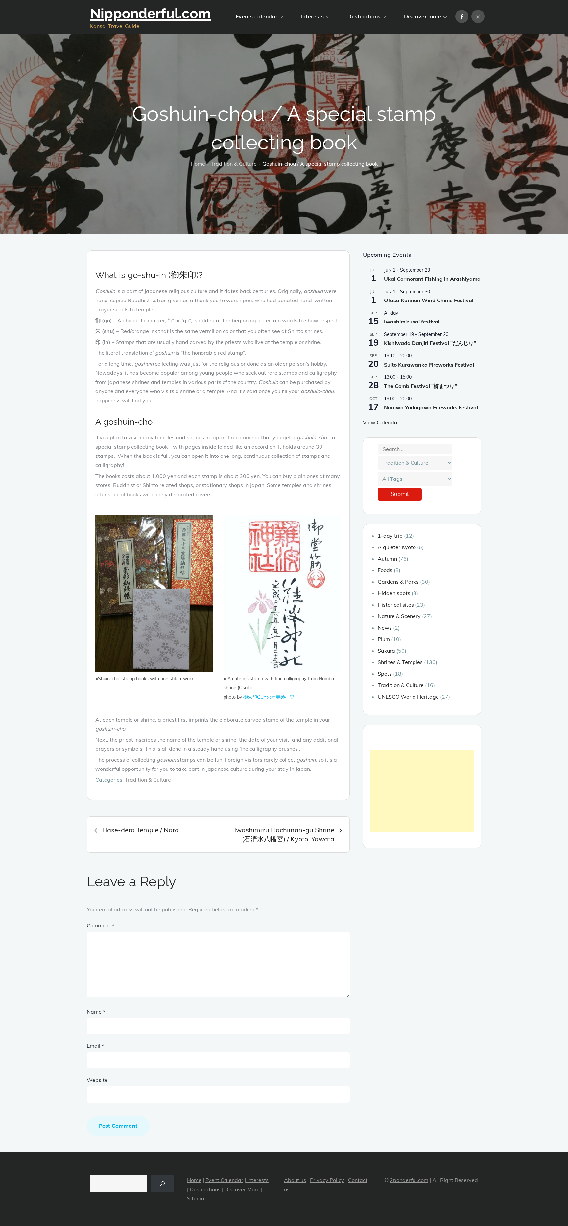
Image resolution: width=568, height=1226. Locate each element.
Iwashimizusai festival (411, 321)
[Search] (162, 1183)
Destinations (364, 16)
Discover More (242, 1189)
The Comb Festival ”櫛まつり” (420, 386)
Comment (100, 925)
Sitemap (197, 1198)
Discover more (422, 16)
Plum (384, 639)
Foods (385, 570)
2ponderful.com (409, 1180)
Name (96, 1011)
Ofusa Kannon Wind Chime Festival (428, 300)
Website (97, 1080)
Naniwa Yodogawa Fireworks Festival (431, 407)
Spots (385, 673)
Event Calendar (224, 1180)
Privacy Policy (327, 1180)
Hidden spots (394, 593)
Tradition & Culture (148, 779)
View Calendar (381, 422)
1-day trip (390, 535)
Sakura (386, 650)
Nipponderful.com (150, 14)
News (385, 627)
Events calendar (257, 16)
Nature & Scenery (399, 616)
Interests (312, 16)
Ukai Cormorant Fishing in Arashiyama (432, 279)
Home (194, 1180)
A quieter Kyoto (397, 547)
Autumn (387, 558)
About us (295, 1180)
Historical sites (396, 604)
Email (95, 1045)
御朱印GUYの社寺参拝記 (268, 697)
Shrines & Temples (400, 662)
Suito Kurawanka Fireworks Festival (429, 364)
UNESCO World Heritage (408, 696)
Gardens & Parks (398, 581)
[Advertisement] (422, 791)
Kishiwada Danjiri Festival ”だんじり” (430, 343)
